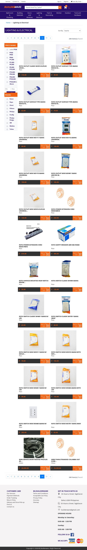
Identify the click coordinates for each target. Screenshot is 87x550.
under (13, 49)
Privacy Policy (37, 498)
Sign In (59, 1)
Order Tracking (12, 498)
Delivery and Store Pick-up (15, 502)
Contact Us (16, 1)
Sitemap (36, 502)
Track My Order (76, 1)
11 (46, 38)
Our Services (11, 493)
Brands (8, 95)
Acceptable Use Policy (40, 496)
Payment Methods (13, 496)
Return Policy (11, 500)
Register (66, 1)
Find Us (9, 504)
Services (8, 1)
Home (8, 23)
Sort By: (60, 31)
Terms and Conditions (40, 493)
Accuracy (36, 500)
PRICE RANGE (10, 45)
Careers (23, 1)
